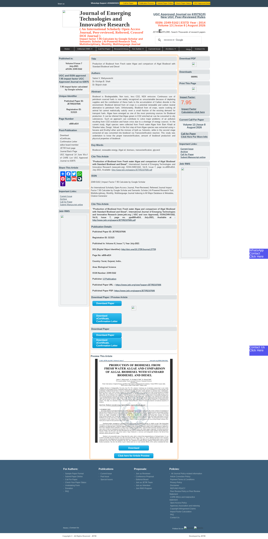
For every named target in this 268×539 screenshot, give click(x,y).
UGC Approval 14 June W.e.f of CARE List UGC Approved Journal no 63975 (74, 157)
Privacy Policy (176, 482)
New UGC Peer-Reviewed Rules (183, 17)
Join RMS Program (144, 488)
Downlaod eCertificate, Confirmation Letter (68, 138)
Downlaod (133, 448)
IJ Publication (109, 279)
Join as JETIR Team (144, 482)
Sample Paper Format (74, 474)
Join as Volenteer (143, 485)
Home (67, 49)
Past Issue (104, 476)
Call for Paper (66, 202)
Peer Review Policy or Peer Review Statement (184, 492)
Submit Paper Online (74, 476)
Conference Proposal (145, 476)
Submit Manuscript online (71, 204)
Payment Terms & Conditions (182, 479)
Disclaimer (174, 485)
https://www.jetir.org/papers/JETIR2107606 (134, 291)
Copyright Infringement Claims (183, 509)
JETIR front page (67, 148)
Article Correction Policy (180, 476)
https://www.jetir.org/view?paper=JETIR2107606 (138, 285)
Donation (69, 488)
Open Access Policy (178, 503)
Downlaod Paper (105, 303)
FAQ (67, 491)
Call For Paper (104, 49)
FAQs (188, 49)
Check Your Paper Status (75, 482)
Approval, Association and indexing (185, 506)
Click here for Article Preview (134, 455)
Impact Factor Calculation (181, 512)
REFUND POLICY (177, 488)
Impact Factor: (188, 97)
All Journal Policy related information (186, 474)
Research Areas (121, 49)
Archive (63, 199)
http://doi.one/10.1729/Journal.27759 (138, 249)
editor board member (69, 145)
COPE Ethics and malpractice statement (182, 498)
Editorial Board (142, 479)
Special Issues (106, 479)
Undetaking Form (72, 485)
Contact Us (200, 49)
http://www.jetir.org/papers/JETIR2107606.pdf (132, 170)
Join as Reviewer (143, 474)
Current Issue (154, 49)
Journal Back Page (68, 151)
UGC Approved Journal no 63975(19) (179, 14)
